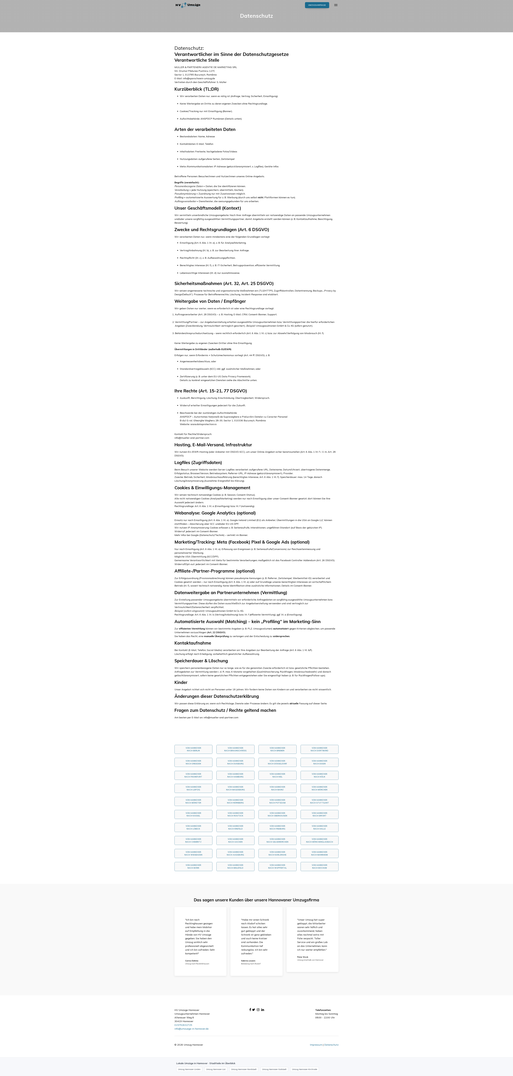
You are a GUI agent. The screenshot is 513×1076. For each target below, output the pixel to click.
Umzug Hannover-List (216, 1069)
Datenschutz (331, 1044)
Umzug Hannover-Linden (189, 1069)
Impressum (316, 1044)
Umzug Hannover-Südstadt (274, 1069)
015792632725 (183, 1024)
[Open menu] (336, 5)
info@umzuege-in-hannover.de (191, 1028)
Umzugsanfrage (317, 5)
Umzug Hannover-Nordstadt (243, 1069)
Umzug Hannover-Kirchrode (304, 1069)
